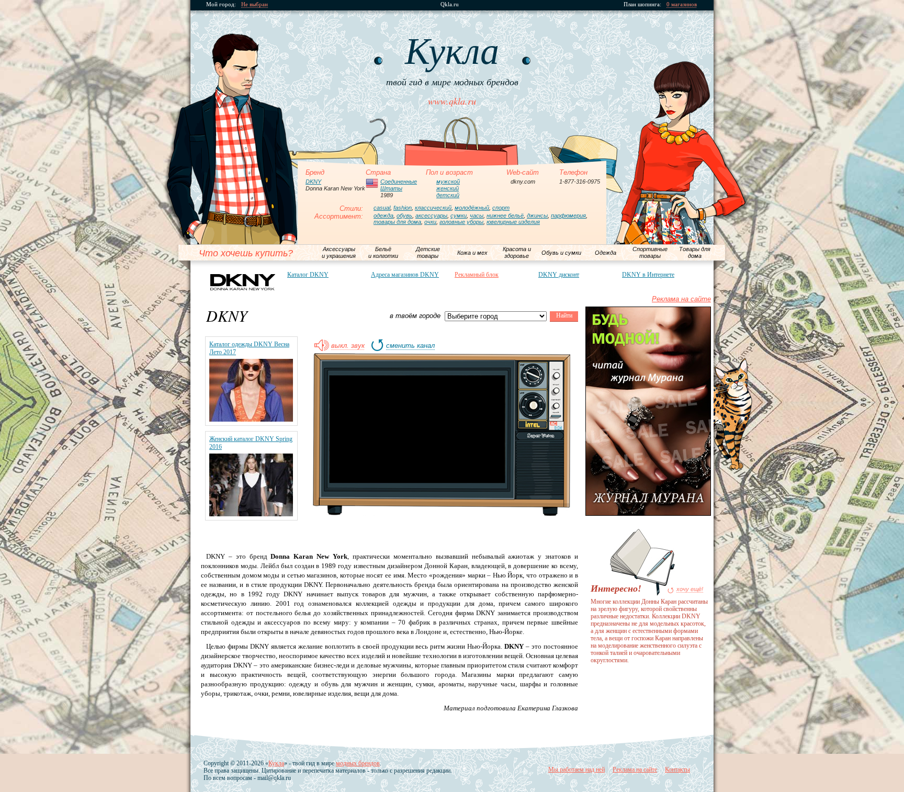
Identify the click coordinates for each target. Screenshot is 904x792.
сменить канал (410, 345)
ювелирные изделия (513, 222)
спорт (501, 208)
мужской (448, 181)
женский (447, 188)
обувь (404, 215)
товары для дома (397, 222)
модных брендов (358, 763)
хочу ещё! (689, 589)
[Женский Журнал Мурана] (648, 513)
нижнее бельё (505, 215)
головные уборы (461, 222)
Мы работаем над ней (576, 769)
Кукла (276, 763)
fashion (402, 208)
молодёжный (472, 208)
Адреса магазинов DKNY (405, 274)
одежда (383, 215)
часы (476, 215)
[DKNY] (242, 281)
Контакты (677, 769)
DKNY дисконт (558, 274)
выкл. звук (348, 345)
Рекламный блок (477, 274)
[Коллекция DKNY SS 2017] (251, 419)
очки (430, 222)
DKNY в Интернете (648, 274)
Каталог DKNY (308, 274)
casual (382, 208)
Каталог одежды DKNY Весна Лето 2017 (249, 348)
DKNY (313, 181)
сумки (458, 215)
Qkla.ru (449, 4)
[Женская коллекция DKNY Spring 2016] (251, 514)
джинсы (537, 215)
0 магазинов (681, 4)
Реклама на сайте (681, 299)
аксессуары (431, 215)
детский (447, 195)
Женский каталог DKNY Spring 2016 (250, 442)
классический (433, 208)
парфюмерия (568, 215)
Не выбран (254, 4)
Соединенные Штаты (398, 184)
